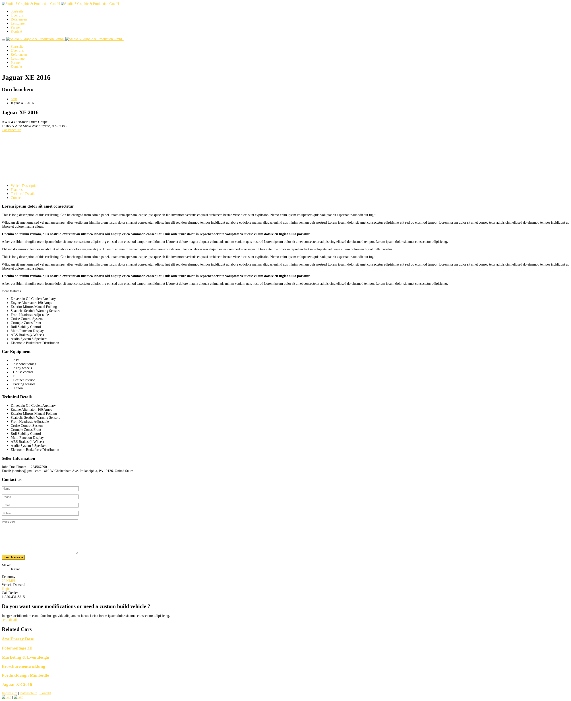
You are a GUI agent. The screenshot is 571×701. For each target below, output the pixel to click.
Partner (16, 27)
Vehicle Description (24, 186)
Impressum (9, 693)
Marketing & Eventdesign (25, 657)
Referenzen (19, 19)
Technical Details (23, 194)
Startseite (17, 11)
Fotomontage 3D (17, 648)
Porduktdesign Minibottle (25, 675)
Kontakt (16, 31)
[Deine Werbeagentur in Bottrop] (60, 4)
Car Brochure (11, 130)
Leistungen (18, 23)
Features (17, 190)
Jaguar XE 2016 (17, 684)
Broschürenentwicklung (23, 666)
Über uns (17, 15)
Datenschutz (28, 693)
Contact (16, 198)
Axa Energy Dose (18, 639)
